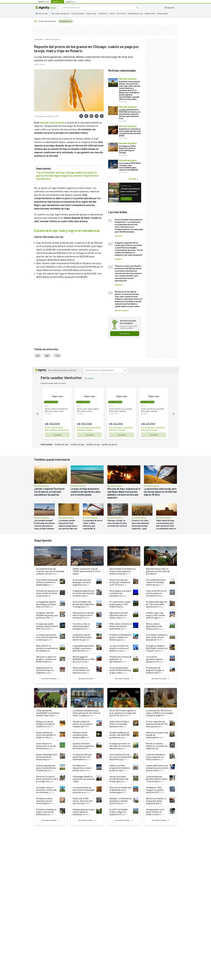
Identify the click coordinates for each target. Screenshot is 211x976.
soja (37, 355)
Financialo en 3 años (85, 430)
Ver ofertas (89, 378)
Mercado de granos (60, 13)
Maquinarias (162, 13)
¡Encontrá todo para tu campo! (62, 370)
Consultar (57, 435)
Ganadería (102, 13)
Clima (112, 13)
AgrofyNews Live (135, 13)
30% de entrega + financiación (57, 430)
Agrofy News (39, 39)
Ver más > (133, 178)
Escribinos (126, 199)
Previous (37, 414)
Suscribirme (125, 333)
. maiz (57, 355)
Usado (47, 406)
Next (174, 414)
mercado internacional (51, 122)
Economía (121, 13)
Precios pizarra (77, 13)
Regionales (150, 13)
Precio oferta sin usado (54, 428)
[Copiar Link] (102, 116)
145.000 (54, 424)
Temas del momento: (47, 21)
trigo (47, 355)
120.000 (86, 424)
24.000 (118, 424)
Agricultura (91, 13)
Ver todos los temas (49, 678)
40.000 (150, 424)
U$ (46, 424)
